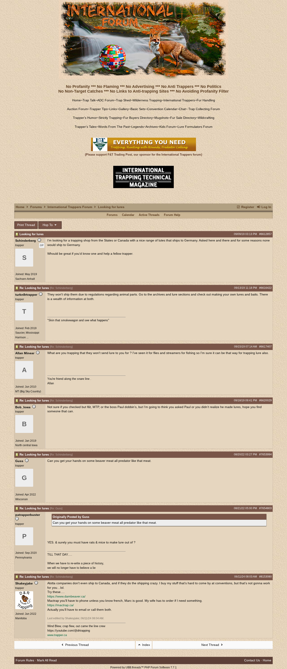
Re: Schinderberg (61, 288)
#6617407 (265, 346)
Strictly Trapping (110, 117)
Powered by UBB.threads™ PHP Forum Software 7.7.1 (143, 667)
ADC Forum (105, 100)
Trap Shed (123, 100)
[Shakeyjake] (24, 608)
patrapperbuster (27, 515)
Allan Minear (24, 353)
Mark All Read (47, 660)
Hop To (48, 225)
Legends (137, 126)
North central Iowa (26, 445)
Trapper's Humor (85, 117)
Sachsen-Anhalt (25, 278)
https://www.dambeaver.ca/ (66, 596)
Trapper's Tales (85, 126)
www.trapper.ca (57, 635)
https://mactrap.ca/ (60, 605)
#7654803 (265, 508)
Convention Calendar (162, 109)
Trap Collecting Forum (203, 109)
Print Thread (26, 225)
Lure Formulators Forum (195, 126)
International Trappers (179, 100)
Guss (19, 461)
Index (145, 645)
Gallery (124, 109)
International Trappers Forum (70, 207)
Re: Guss (56, 508)
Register (247, 207)
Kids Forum (167, 126)
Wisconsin (21, 499)
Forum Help (172, 215)
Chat (182, 109)
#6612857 (265, 234)
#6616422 (265, 287)
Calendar (128, 215)
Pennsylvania (23, 557)
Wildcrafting (206, 117)
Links (113, 109)
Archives (152, 126)
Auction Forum (77, 109)
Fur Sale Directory (183, 117)
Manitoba (21, 618)
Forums (36, 207)
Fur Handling (206, 100)
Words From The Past (114, 126)
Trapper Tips (99, 109)
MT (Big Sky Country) (28, 391)
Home (76, 100)
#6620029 (265, 400)
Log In (266, 207)
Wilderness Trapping (147, 100)
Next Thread (210, 645)
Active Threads (149, 215)
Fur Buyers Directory (138, 117)
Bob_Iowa (22, 407)
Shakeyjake (24, 583)
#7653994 (265, 454)
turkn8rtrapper (26, 294)
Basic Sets (137, 109)
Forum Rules (25, 660)
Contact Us (252, 660)
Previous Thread (76, 645)
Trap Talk (89, 100)
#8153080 (265, 576)
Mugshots (161, 117)
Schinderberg (25, 240)
